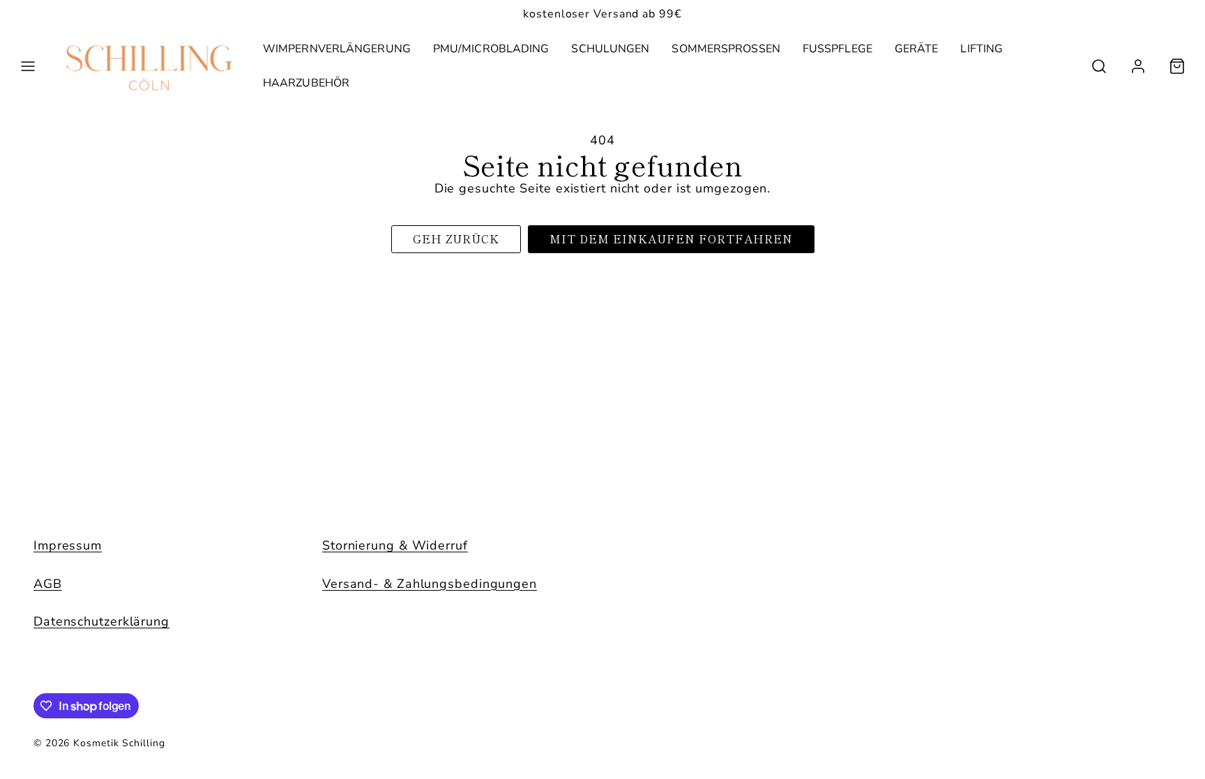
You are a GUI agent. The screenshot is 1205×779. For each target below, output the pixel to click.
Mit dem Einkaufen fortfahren (671, 238)
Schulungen (610, 48)
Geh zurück (456, 238)
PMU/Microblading (491, 48)
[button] (28, 66)
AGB (47, 583)
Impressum (67, 545)
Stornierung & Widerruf (395, 545)
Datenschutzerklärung (101, 621)
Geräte (917, 48)
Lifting (981, 48)
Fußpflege (837, 48)
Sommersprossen (726, 48)
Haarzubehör (306, 83)
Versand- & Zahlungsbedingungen (429, 583)
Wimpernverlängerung (337, 48)
